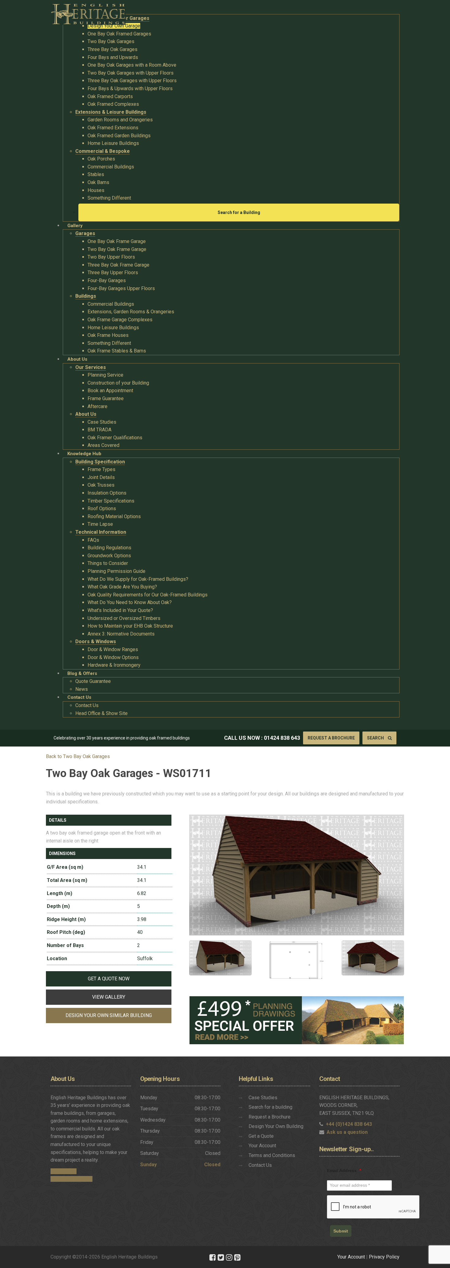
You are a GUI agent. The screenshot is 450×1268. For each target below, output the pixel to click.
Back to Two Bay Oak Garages (78, 756)
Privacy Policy (384, 1257)
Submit (340, 1231)
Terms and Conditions (272, 1155)
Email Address (344, 1170)
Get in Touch (64, 1171)
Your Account (262, 1145)
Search (376, 737)
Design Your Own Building (276, 1126)
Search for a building (270, 1107)
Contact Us (260, 1165)
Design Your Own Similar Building (109, 1015)
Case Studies (263, 1097)
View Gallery (108, 997)
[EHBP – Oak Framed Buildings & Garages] (88, 12)
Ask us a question (347, 1132)
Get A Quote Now (108, 979)
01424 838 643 (282, 738)
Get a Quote (261, 1136)
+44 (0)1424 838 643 (349, 1124)
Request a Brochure (331, 737)
